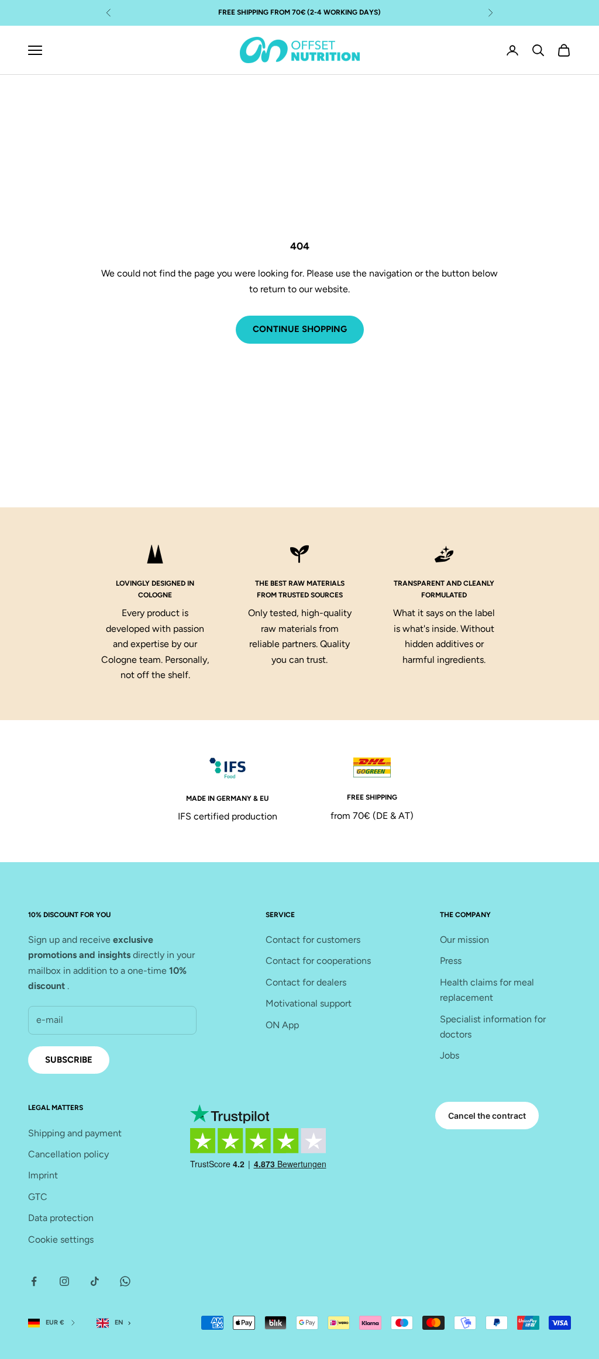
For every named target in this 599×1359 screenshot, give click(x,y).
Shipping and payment (75, 1133)
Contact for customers (313, 939)
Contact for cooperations (318, 960)
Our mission (464, 939)
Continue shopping (300, 329)
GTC (37, 1196)
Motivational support (309, 1003)
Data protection (61, 1217)
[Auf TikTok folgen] (95, 1281)
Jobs (449, 1055)
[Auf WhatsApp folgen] (125, 1281)
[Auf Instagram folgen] (64, 1281)
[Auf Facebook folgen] (34, 1281)
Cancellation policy (68, 1154)
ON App (282, 1025)
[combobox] (116, 1323)
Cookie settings (61, 1239)
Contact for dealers (306, 982)
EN (119, 1322)
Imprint (43, 1175)
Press (451, 960)
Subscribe (68, 1059)
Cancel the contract (487, 1116)
